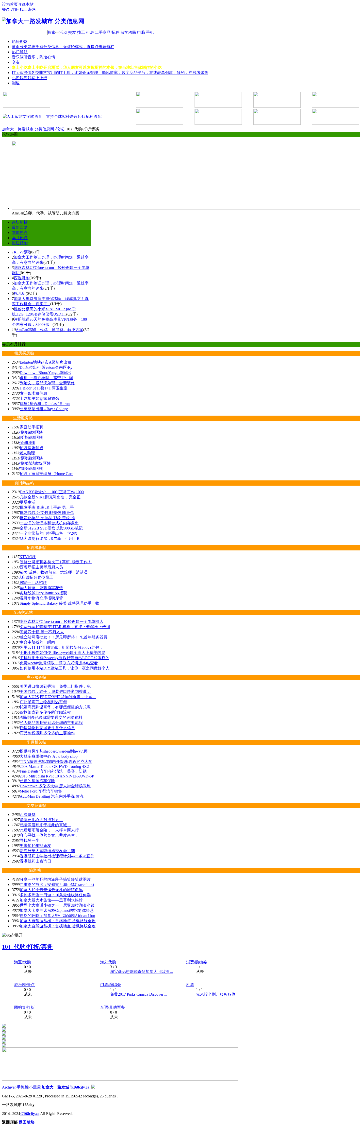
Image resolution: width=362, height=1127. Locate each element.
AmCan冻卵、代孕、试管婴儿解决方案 (49, 330)
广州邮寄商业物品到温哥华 (43, 702)
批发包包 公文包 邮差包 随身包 (47, 513)
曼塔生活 (27, 502)
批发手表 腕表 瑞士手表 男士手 (47, 507)
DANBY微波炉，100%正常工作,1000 (52, 492)
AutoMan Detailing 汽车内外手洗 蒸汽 (51, 796)
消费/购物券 (196, 962)
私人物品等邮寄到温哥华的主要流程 (51, 723)
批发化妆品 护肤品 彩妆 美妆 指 (47, 518)
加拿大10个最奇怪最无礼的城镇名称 (51, 890)
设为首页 (10, 4)
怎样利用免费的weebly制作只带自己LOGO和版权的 (64, 658)
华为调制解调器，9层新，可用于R (50, 538)
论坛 (19, 41)
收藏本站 (25, 4)
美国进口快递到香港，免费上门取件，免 (55, 686)
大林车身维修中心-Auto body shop (49, 756)
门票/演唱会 (110, 985)
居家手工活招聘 (33, 583)
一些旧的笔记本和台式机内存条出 (49, 523)
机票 (190, 985)
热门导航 (20, 52)
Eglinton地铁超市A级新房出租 (45, 362)
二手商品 (103, 32)
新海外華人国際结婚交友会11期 (47, 851)
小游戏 (29, 78)
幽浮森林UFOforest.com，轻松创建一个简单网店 (61, 621)
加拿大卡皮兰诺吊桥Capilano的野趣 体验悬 (57, 910)
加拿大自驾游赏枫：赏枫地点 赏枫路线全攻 (58, 921)
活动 (63, 32)
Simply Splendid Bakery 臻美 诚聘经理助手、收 (59, 603)
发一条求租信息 (33, 393)
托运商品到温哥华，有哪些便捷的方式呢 (55, 707)
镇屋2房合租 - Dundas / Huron (45, 404)
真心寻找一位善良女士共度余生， (49, 835)
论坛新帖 (20, 222)
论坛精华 (20, 243)
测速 (16, 83)
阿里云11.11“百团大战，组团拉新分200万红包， (61, 647)
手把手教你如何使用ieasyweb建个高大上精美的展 (62, 653)
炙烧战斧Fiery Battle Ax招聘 (43, 593)
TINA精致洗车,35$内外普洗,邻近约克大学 (56, 761)
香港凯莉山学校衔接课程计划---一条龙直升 (57, 856)
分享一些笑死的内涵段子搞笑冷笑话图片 (55, 879)
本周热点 (20, 232)
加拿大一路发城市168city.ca (65, 1087)
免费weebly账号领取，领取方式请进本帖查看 (59, 663)
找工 (81, 32)
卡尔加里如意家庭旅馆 (39, 398)
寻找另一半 (29, 840)
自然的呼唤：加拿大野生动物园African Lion (57, 916)
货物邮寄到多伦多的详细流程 (45, 712)
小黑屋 (35, 1087)
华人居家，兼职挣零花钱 (41, 588)
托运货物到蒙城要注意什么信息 (47, 728)
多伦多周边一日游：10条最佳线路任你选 (55, 895)
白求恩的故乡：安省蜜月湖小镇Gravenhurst (57, 884)
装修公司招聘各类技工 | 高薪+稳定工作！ (56, 562)
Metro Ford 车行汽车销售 (41, 791)
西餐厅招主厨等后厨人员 (41, 567)
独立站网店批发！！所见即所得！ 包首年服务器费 (63, 637)
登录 (6, 9)
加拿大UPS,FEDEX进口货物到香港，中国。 (58, 697)
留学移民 (128, 32)
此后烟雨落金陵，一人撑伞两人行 (49, 830)
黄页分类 (63, 47)
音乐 (33, 57)
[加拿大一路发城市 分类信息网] (43, 21)
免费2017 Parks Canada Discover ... (138, 994)
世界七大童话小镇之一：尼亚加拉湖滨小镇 (57, 905)
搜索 (51, 32)
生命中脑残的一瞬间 (37, 642)
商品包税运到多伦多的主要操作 (47, 733)
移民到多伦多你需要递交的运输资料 (50, 717)
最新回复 (20, 227)
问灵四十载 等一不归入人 (42, 632)
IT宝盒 (110, 72)
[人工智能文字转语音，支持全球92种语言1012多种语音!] (52, 116)
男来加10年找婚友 (35, 846)
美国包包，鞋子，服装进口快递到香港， (55, 691)
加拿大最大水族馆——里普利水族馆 (51, 900)
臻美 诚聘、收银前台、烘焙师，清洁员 (54, 572)
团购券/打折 (24, 1007)
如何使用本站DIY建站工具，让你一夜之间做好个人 (65, 668)
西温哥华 (22, 278)
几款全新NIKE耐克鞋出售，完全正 (50, 497)
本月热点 (20, 238)
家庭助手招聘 (31, 427)
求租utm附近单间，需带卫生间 (46, 378)
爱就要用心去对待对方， (41, 820)
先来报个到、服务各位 (215, 994)
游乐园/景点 (24, 985)
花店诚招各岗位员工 (35, 577)
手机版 (22, 1087)
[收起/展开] (12, 935)
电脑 (141, 32)
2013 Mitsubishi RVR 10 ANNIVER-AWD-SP (57, 776)
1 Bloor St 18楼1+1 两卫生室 (43, 388)
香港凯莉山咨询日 (35, 861)
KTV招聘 (22, 252)
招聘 (115, 32)
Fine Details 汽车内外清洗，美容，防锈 (53, 771)
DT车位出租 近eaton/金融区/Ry (46, 367)
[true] (57, 32)
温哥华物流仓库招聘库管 (41, 598)
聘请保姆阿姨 (31, 437)
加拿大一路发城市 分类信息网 (28, 129)
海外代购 (108, 962)
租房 (90, 32)
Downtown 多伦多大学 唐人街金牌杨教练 (55, 786)
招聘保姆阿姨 (31, 432)
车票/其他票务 (112, 1007)
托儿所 (20, 293)
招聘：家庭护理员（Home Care (46, 474)
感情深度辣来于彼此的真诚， (45, 825)
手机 (150, 32)
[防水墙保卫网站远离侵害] (93, 1087)
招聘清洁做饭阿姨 (35, 463)
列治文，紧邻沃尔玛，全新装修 (47, 383)
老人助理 (27, 453)
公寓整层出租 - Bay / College (44, 409)
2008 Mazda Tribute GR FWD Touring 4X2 (54, 766)
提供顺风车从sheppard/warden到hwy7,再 (54, 751)
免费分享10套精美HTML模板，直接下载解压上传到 (65, 627)
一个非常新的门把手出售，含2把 (48, 533)
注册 (15, 9)
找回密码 (27, 9)
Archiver (9, 1087)
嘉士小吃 (87, 67)
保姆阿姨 (27, 442)
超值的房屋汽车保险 (37, 781)
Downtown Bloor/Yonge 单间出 (45, 372)
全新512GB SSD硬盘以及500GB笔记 (51, 528)
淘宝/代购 (22, 962)
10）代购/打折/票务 (27, 947)
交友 (72, 32)
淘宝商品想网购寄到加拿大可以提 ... (141, 971)
